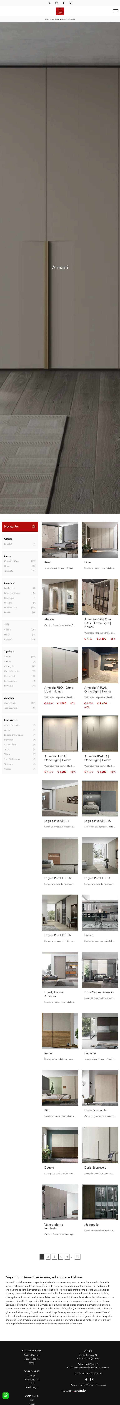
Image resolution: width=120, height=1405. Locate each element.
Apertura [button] (9, 698)
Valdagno (8, 764)
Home (47, 19)
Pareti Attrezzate (32, 1379)
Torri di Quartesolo (12, 759)
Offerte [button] (8, 539)
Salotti (32, 1383)
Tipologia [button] (9, 651)
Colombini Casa (11, 561)
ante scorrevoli (11, 708)
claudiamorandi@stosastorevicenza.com (91, 1367)
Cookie (82, 1385)
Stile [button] (6, 624)
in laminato (9, 598)
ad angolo (9, 666)
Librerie (31, 1375)
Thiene (7, 754)
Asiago (7, 730)
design (7, 634)
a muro (7, 656)
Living (32, 1362)
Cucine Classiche (32, 1358)
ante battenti (9, 703)
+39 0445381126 (90, 1364)
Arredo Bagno (31, 1387)
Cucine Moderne (32, 1355)
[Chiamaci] (50, 3)
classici (7, 629)
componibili (9, 676)
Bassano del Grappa (13, 735)
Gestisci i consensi (97, 1385)
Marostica (8, 739)
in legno (8, 602)
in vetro (7, 612)
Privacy (73, 1385)
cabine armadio (11, 671)
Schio (6, 749)
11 (78, 1257)
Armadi (72, 19)
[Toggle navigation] (115, 11)
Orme (6, 566)
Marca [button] (7, 556)
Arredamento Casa (59, 19)
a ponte (7, 661)
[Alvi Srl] (60, 11)
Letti (32, 1400)
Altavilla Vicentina (12, 725)
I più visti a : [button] (11, 720)
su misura (8, 685)
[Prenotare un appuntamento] (56, 3)
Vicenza (7, 769)
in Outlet (8, 544)
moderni (8, 639)
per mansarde (10, 681)
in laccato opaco (12, 593)
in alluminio (9, 588)
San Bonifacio (10, 744)
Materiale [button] (9, 583)
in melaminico (10, 607)
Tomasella (8, 571)
